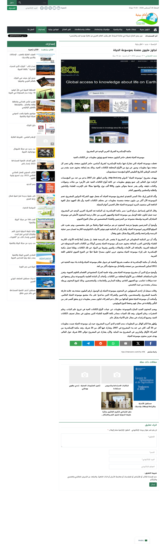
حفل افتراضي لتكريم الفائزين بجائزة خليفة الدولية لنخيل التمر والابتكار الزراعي (117, 414)
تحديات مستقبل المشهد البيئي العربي (23, 280)
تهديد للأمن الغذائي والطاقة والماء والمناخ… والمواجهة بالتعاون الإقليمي (23, 104)
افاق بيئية (139, 44)
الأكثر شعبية (33, 49)
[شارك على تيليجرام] (88, 343)
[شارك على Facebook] (150, 343)
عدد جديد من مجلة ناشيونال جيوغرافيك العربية (24, 150)
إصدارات (41, 29)
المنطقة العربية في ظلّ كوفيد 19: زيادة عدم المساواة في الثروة (22, 91)
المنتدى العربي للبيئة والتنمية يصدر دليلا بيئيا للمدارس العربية (23, 256)
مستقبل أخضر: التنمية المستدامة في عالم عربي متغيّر (22, 292)
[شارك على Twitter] (138, 343)
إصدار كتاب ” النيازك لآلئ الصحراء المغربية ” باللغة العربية (22, 68)
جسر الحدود (30, 184)
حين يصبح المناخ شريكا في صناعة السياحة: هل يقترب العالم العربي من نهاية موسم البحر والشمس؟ (106, 35)
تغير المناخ (66, 29)
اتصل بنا (31, 29)
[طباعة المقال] (75, 343)
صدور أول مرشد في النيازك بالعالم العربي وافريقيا (24, 79)
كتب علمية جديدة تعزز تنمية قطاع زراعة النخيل (22, 197)
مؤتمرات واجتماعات (102, 29)
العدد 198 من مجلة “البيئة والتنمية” (25, 221)
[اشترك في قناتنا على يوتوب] (54, 8)
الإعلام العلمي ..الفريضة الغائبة (23, 137)
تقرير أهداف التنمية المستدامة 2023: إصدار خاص (23, 162)
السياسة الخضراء (29, 208)
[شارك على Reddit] (100, 343)
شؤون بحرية (145, 29)
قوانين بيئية (53, 29)
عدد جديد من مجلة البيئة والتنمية (22, 243)
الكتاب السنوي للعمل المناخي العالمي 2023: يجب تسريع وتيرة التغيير (22, 175)
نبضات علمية (131, 29)
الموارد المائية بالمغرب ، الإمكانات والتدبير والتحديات (22, 56)
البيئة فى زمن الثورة (27, 266)
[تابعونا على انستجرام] (46, 8)
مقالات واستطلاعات (82, 29)
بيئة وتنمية (117, 29)
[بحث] (20, 2)
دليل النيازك (30, 125)
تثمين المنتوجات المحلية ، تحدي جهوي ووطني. (84, 387)
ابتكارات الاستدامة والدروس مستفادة (117, 387)
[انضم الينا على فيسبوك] (42, 8)
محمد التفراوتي (151, 55)
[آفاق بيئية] (83, 18)
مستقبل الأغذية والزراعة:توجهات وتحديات (145, 405)
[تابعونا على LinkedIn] (58, 8)
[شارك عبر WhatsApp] (113, 343)
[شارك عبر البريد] (125, 343)
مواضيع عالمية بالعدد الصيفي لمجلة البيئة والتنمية (23, 115)
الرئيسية (155, 29)
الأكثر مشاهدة (47, 49)
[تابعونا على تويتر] (50, 8)
